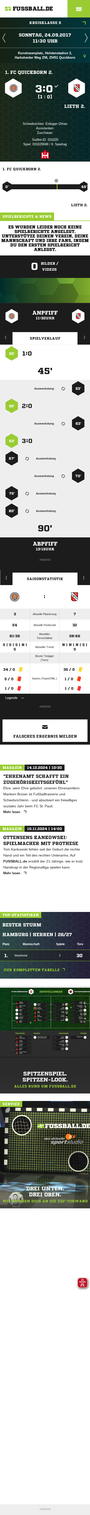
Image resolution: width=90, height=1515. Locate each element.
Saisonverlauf (84, 577)
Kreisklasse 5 (45, 22)
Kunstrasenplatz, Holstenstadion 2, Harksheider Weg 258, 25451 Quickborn (45, 55)
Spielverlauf (45, 338)
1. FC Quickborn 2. (29, 72)
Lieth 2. (74, 106)
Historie (6, 577)
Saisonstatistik (45, 579)
